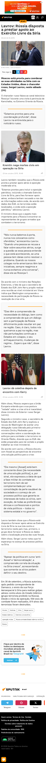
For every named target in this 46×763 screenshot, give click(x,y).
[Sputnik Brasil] (7, 18)
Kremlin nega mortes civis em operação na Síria (21, 167)
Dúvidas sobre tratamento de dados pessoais (19, 725)
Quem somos (6, 717)
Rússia (4, 624)
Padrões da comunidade (10, 729)
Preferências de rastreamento (12, 732)
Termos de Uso (18, 717)
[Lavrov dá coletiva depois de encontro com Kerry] (23, 369)
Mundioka (5, 696)
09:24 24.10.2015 (8, 38)
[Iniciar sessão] (37, 17)
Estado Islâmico (7, 615)
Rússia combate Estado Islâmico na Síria (29, 619)
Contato (28, 717)
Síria (19, 610)
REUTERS (6, 67)
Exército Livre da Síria (23, 615)
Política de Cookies (27, 720)
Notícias (12, 610)
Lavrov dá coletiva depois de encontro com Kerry (20, 390)
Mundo (4, 610)
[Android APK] (8, 739)
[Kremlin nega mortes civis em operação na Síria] (23, 146)
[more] (41, 173)
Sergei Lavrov (28, 610)
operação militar (7, 619)
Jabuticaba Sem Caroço (23, 696)
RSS (22, 729)
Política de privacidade (10, 720)
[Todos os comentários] (3, 759)
